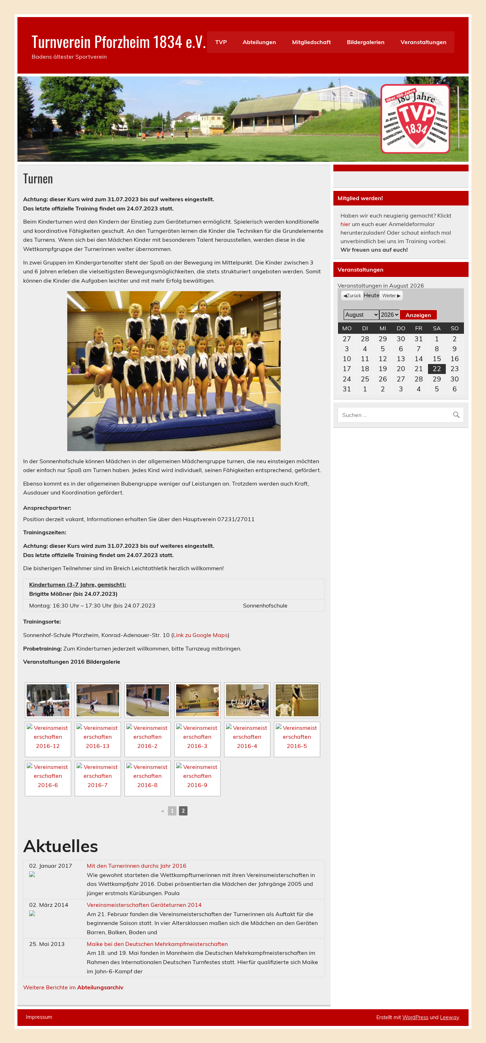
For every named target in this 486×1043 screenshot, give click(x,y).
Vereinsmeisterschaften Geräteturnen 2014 (144, 904)
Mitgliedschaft (311, 42)
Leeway (449, 1017)
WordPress (415, 1017)
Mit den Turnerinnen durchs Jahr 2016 (136, 865)
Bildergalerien (366, 42)
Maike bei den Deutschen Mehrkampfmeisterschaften (157, 943)
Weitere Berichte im (73, 987)
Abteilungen (259, 42)
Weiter (389, 295)
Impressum (39, 1017)
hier (345, 224)
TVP (221, 42)
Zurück (354, 295)
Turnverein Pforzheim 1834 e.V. (119, 41)
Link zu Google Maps (200, 634)
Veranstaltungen (424, 42)
